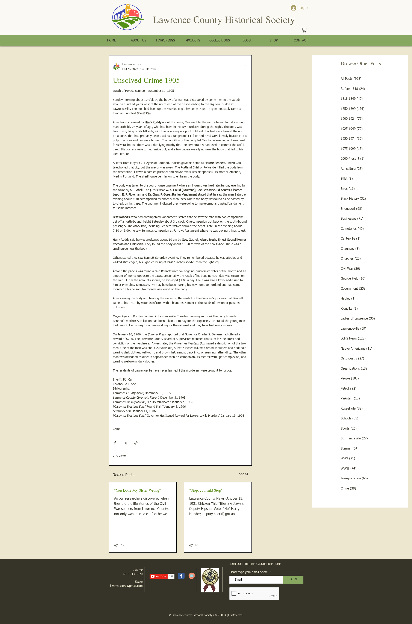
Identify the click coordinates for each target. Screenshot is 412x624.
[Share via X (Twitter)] (125, 443)
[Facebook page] (181, 576)
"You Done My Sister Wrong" (137, 490)
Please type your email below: (248, 572)
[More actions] (245, 66)
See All (243, 474)
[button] (304, 29)
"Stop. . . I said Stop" (206, 490)
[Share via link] (136, 443)
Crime (116, 429)
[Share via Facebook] (115, 443)
